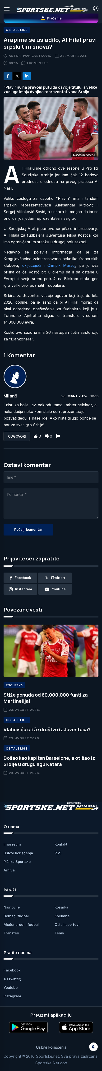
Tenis (59, 933)
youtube (59, 589)
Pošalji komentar (28, 529)
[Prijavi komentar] (58, 436)
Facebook (12, 970)
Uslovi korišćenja (18, 853)
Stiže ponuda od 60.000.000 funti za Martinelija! (46, 698)
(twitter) (58, 578)
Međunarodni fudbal (21, 924)
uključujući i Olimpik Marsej (48, 265)
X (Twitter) (12, 979)
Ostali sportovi (67, 924)
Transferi (11, 933)
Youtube (11, 987)
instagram (23, 589)
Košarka (61, 907)
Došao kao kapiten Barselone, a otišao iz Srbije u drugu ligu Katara (49, 761)
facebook (23, 578)
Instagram (12, 996)
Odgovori (17, 436)
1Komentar (37, 63)
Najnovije (12, 907)
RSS (58, 853)
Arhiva (9, 870)
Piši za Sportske (17, 861)
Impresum (12, 844)
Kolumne (62, 916)
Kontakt (61, 844)
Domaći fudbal (16, 916)
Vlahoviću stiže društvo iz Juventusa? (47, 729)
